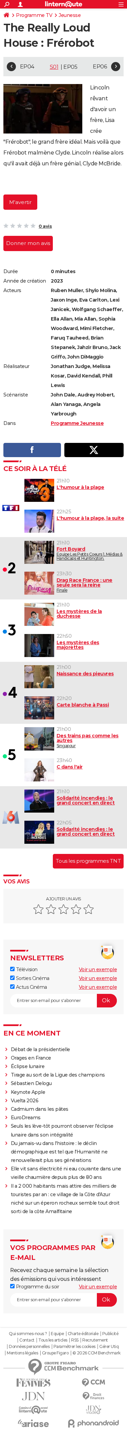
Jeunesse (70, 15)
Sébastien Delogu (31, 1083)
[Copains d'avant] (33, 1410)
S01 (54, 67)
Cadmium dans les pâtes (39, 1109)
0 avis (45, 226)
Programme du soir (37, 1287)
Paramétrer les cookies (75, 1346)
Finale (84, 585)
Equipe (57, 1333)
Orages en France (31, 1058)
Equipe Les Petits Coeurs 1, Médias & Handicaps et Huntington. (90, 553)
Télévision (26, 969)
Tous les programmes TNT (88, 861)
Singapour (88, 740)
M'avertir (20, 202)
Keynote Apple (28, 1092)
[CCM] (94, 1382)
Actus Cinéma (31, 987)
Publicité (110, 1333)
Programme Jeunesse (77, 423)
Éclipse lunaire (28, 1066)
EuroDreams (26, 1118)
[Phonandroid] (94, 1423)
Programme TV (34, 15)
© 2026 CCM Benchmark (96, 1353)
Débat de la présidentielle (40, 1049)
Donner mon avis (28, 243)
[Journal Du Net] (33, 1396)
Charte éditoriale (83, 1333)
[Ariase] (33, 1423)
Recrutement (95, 1340)
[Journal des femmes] (33, 1382)
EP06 (100, 66)
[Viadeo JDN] (94, 1410)
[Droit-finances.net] (94, 1396)
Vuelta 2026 (25, 1101)
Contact (27, 1340)
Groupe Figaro (55, 1353)
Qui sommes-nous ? (28, 1333)
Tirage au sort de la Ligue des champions (58, 1075)
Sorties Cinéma (32, 978)
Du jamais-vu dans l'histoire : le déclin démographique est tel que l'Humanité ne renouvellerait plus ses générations (59, 1151)
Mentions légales (22, 1353)
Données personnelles (29, 1346)
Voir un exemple (98, 969)
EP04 (27, 66)
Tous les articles (52, 1340)
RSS (75, 1340)
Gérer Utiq (109, 1346)
